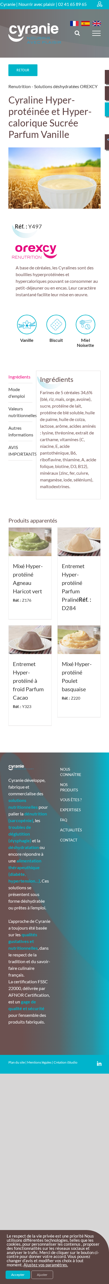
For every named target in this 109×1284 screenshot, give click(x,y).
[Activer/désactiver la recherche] (77, 33)
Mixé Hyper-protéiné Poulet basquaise (77, 680)
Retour (22, 70)
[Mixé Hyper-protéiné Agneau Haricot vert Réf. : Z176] (30, 542)
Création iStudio (65, 1062)
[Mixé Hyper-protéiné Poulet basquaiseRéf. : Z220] (79, 639)
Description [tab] (20, 377)
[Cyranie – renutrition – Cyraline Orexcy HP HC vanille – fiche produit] (54, 178)
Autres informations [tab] (20, 431)
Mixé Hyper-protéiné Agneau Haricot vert (28, 583)
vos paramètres (52, 1265)
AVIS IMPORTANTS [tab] (20, 451)
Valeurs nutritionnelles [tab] (20, 412)
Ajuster (42, 1275)
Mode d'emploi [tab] (16, 393)
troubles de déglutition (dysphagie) (19, 833)
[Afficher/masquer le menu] (96, 33)
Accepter (18, 1275)
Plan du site (16, 1062)
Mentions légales (39, 1062)
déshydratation (23, 847)
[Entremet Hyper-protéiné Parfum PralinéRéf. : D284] (79, 542)
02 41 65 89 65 (72, 4)
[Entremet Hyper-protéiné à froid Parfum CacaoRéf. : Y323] (30, 639)
